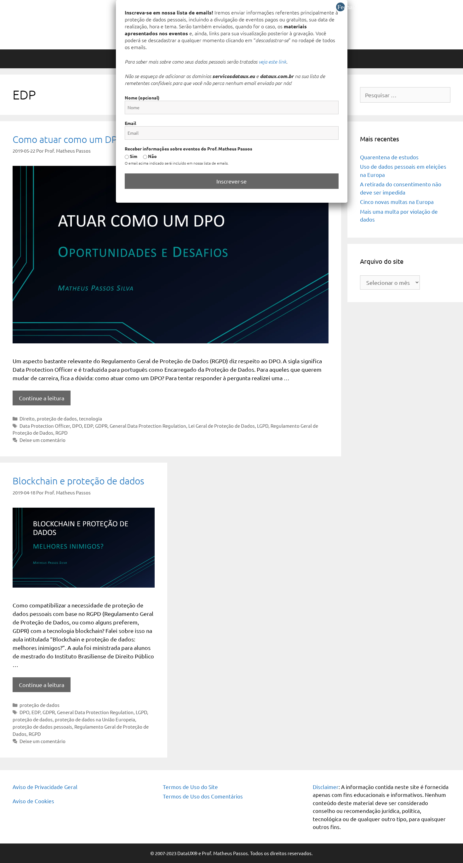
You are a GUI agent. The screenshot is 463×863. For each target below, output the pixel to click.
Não (152, 156)
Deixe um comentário (43, 440)
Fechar (341, 6)
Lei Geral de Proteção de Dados (221, 426)
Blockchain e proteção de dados (78, 481)
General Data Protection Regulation (148, 426)
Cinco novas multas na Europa (397, 201)
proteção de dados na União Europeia (95, 719)
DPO (77, 426)
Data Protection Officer (45, 426)
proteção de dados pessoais (42, 727)
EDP (88, 426)
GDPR (101, 426)
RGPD (61, 433)
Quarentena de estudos (389, 157)
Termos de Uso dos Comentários (203, 796)
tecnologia (90, 418)
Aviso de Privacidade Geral (45, 786)
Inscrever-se (231, 181)
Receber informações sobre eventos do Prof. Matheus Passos (188, 148)
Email (130, 123)
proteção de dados (57, 418)
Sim (133, 156)
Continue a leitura (41, 398)
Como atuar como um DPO (68, 139)
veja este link (272, 61)
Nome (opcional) (142, 97)
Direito (27, 418)
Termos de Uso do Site (190, 786)
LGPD (262, 426)
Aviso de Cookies (33, 801)
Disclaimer (326, 786)
